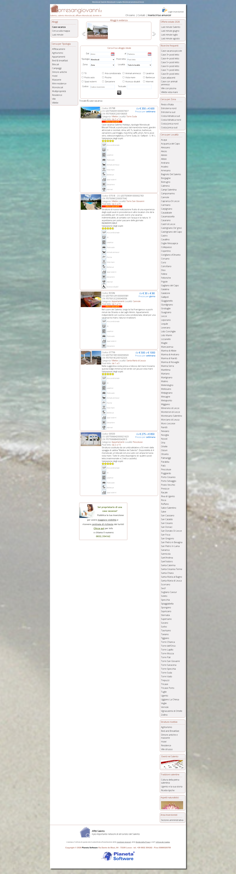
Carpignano (166, 208)
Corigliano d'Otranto (171, 254)
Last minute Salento (170, 26)
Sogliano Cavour (169, 592)
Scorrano (165, 584)
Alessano (165, 147)
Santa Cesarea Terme (171, 569)
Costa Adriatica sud (170, 115)
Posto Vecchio (168, 484)
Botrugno (165, 181)
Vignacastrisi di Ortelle (171, 710)
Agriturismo (57, 52)
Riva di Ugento (168, 496)
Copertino (166, 250)
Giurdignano (167, 304)
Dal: (87, 53)
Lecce (164, 316)
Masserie (56, 79)
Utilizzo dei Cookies (163, 842)
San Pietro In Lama (170, 546)
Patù (163, 465)
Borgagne (166, 178)
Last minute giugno (170, 30)
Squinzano (166, 611)
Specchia (165, 599)
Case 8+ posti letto (170, 73)
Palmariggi (166, 457)
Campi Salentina (168, 189)
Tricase (164, 684)
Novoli (164, 438)
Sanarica (165, 549)
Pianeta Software (90, 847)
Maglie (164, 342)
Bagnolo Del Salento (171, 174)
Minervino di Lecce (170, 408)
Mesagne (165, 396)
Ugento (164, 695)
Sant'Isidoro (167, 561)
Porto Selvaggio (168, 480)
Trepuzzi (165, 680)
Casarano (166, 220)
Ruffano (165, 503)
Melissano (166, 388)
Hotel (54, 75)
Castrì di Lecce (168, 224)
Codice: (85, 86)
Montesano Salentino (171, 415)
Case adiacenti (168, 77)
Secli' (163, 588)
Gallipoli (165, 296)
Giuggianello (167, 300)
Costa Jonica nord (169, 123)
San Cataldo (167, 519)
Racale (164, 492)
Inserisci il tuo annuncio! (159, 15)
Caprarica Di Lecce (170, 201)
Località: (120, 64)
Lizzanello (166, 339)
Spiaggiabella (167, 603)
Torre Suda (166, 672)
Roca (163, 500)
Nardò (164, 427)
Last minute (57, 34)
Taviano (165, 634)
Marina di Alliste (168, 350)
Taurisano (166, 630)
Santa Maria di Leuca (171, 580)
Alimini (164, 155)
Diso (163, 270)
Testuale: (121, 86)
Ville (54, 98)
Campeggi (56, 68)
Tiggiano (165, 638)
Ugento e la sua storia (171, 786)
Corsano (165, 258)
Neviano (165, 431)
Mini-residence (59, 83)
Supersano (166, 618)
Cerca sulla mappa (61, 30)
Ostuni (164, 450)
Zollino (164, 714)
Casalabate (166, 212)
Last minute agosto (170, 38)
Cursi (163, 262)
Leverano (165, 327)
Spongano (166, 607)
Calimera (165, 185)
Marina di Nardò (169, 358)
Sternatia (165, 615)
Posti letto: (121, 59)
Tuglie (164, 691)
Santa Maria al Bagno (171, 576)
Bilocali (55, 64)
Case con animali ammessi (169, 83)
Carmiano (165, 204)
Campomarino (168, 193)
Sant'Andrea (167, 557)
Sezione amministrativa (172, 820)
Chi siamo (130, 15)
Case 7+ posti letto (170, 69)
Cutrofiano (166, 266)
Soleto (164, 595)
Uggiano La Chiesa (170, 699)
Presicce (165, 488)
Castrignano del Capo (171, 231)
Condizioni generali (124, 842)
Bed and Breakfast (170, 730)
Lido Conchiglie (168, 331)
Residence (57, 95)
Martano (165, 373)
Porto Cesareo (168, 477)
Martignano (166, 377)
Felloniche (166, 277)
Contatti (141, 15)
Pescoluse (166, 469)
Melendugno (167, 385)
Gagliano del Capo (170, 285)
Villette (55, 102)
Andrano (165, 162)
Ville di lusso (167, 749)
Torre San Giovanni (170, 661)
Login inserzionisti (176, 11)
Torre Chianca (168, 641)
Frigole (164, 281)
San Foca (165, 534)
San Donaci (166, 526)
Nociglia (165, 434)
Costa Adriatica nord (171, 119)
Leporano (166, 319)
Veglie (164, 703)
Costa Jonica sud (169, 127)
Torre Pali (165, 657)
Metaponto (166, 400)
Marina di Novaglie (170, 362)
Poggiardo (166, 473)
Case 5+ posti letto (170, 62)
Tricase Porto (167, 687)
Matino (164, 381)
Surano (164, 622)
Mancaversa (167, 346)
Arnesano (166, 170)
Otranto (165, 454)
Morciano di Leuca (170, 419)
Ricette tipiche (168, 790)
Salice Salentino (168, 507)
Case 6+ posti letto (170, 66)
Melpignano (166, 392)
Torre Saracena (168, 664)
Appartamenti (58, 56)
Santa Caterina (168, 565)
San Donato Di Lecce (171, 530)
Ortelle (164, 446)
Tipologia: (85, 59)
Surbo (164, 626)
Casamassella (167, 216)
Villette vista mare (169, 92)
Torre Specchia (168, 668)
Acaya (164, 139)
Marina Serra (167, 365)
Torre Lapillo (167, 649)
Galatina (165, 289)
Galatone (165, 293)
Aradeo (164, 166)
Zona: (84, 64)
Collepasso (166, 247)
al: (126, 53)
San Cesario (167, 523)
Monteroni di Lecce (170, 411)
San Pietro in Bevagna (171, 542)
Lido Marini (166, 335)
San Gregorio (167, 538)
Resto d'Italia (167, 104)
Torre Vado (166, 676)
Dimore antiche (59, 72)
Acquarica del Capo (170, 143)
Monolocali (57, 87)
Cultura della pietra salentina (170, 781)
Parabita (165, 461)
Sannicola (165, 553)
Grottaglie (166, 308)
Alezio (164, 151)
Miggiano (165, 404)
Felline (164, 273)
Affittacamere (58, 49)
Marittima (165, 369)
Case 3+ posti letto (170, 54)
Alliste (164, 158)
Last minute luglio (169, 34)
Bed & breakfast (60, 60)
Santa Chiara (167, 572)
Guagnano (166, 312)
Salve (163, 511)
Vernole (165, 707)
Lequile (164, 323)
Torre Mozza (167, 653)
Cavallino (165, 239)
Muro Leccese (168, 423)
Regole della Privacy (143, 842)
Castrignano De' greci (171, 227)
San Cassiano (167, 515)
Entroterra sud (168, 112)
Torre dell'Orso (168, 645)
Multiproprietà (59, 91)
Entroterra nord (168, 108)
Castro (164, 235)
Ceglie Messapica (169, 243)
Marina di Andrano (170, 354)
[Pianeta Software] (118, 861)
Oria (163, 442)
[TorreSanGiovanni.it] (76, 12)
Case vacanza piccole (171, 50)
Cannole (165, 197)
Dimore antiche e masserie (169, 736)
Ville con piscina (168, 88)
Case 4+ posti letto (170, 58)
